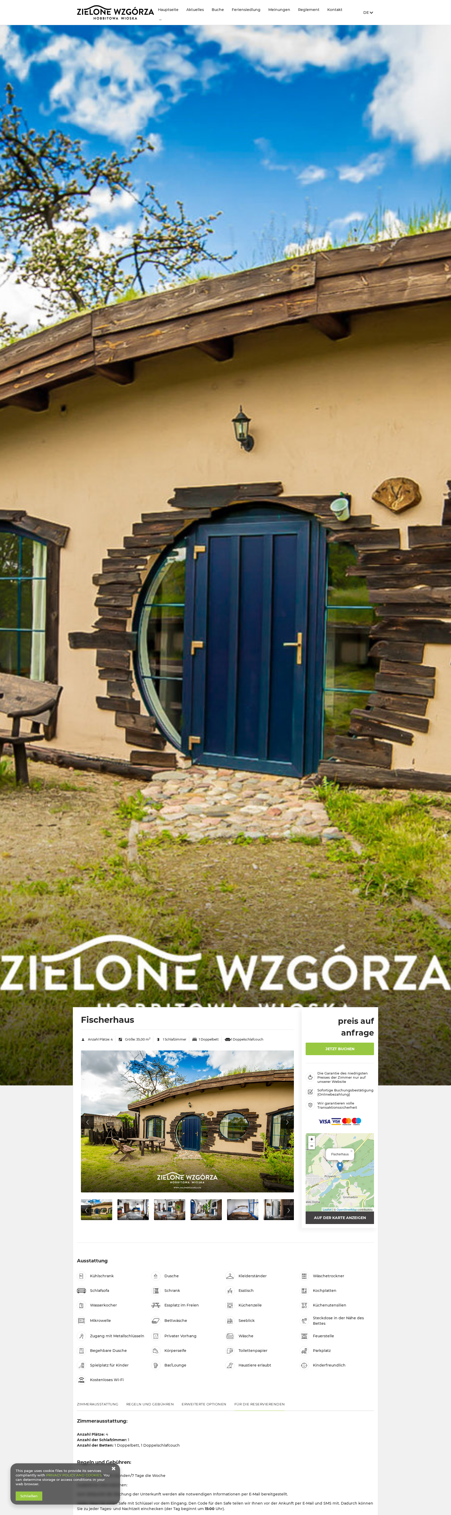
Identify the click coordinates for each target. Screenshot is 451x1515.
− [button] (311, 1146)
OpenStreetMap (347, 1209)
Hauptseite (168, 9)
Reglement (308, 9)
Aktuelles (195, 9)
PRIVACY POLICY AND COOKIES (74, 1475)
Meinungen (279, 9)
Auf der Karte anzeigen (340, 1217)
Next (287, 1122)
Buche (218, 9)
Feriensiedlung (246, 9)
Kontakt (334, 9)
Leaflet (327, 1209)
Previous (87, 1122)
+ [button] (311, 1139)
